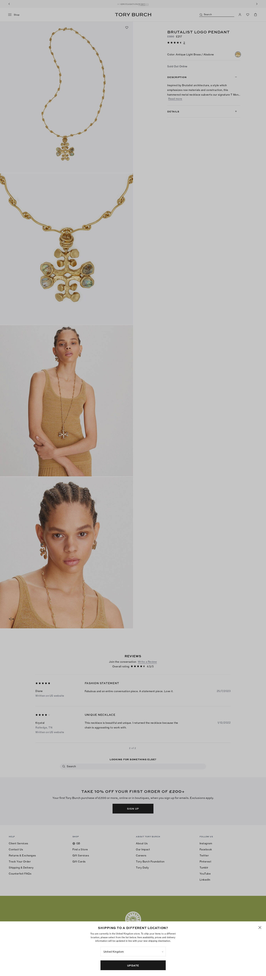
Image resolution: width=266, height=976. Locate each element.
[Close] (260, 927)
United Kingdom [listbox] (114, 951)
